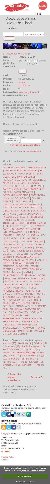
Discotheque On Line (16, 53)
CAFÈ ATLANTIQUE (12, 189)
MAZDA (27, 272)
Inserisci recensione (12, 139)
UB (4, 333)
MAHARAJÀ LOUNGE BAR (16, 266)
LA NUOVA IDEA (35, 241)
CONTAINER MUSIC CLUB (15, 195)
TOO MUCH (28, 327)
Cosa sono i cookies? (25, 481)
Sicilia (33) (31, 358)
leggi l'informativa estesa (33, 470)
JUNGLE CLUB (22, 235)
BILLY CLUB (19, 182)
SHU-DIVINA (16, 309)
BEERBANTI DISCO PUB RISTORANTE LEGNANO (19, 178)
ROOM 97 (16, 303)
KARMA (35, 235)
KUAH (22, 241)
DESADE (7, 201)
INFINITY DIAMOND (13, 232)
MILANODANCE (11, 275)
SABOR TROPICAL (32, 303)
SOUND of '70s (20, 312)
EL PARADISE (9, 213)
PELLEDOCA (19, 287)
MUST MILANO (28, 275)
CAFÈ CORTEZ (31, 189)
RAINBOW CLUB (13, 296)
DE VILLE (36, 198)
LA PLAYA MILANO (12, 244)
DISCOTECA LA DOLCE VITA (16, 210)
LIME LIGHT (9, 253)
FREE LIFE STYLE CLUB (16, 226)
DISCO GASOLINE (22, 201)
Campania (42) (12, 346)
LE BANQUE (16, 247)
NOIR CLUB (26, 281)
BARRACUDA (9, 173)
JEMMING (7, 235)
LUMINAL (7, 256)
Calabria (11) (40, 343)
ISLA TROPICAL (32, 232)
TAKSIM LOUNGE (20, 315)
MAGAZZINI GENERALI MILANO (18, 259)
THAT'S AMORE (10, 321)
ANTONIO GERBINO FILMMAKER (21, 170)
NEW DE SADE (38, 278)
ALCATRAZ (8, 167)
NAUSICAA (23, 278)
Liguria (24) (9, 352)
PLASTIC (29, 290)
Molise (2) (14, 355)
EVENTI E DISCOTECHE (30, 213)
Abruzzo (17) (10, 343)
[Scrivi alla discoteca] (19, 88)
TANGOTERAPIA (33, 151)
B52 (42, 170)
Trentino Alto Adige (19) (30, 361)
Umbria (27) (9, 364)
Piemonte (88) (29, 355)
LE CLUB (28, 247)
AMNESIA (20, 167)
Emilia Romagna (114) (33, 346)
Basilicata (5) (25, 343)
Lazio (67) (35, 349)
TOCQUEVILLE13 (11, 327)
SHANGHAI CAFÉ (24, 306)
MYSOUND (10, 278)
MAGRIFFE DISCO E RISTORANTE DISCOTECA (25, 261)
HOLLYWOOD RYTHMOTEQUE (25, 229)
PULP (38, 293)
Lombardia (24, 85)
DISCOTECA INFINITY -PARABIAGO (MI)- (22, 207)
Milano (22, 82)
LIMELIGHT (22, 253)
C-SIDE (14, 198)
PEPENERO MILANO (13, 290)
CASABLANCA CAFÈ (23, 192)
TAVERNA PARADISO (32, 318)
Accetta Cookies (25, 476)
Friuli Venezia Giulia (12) (15, 349)
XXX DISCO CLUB (16, 333)
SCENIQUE (8, 306)
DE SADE (24, 198)
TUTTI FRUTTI (25, 330)
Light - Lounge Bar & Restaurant (27, 250)
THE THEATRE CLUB (27, 324)
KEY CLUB (16, 238)
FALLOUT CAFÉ (10, 216)
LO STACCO (36, 253)
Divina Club (38, 210)
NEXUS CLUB (11, 281)
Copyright (5, 433)
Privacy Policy (7, 457)
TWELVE (38, 330)
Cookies (4, 459)
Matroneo (16, 272)
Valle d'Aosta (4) (26, 364)
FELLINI (24, 216)
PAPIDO (7, 287)
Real (28, 300)
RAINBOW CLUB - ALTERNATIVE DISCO (22, 298)
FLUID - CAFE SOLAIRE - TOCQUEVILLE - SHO (19, 221)
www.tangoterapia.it (29, 92)
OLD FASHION (34, 284)
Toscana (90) (10, 361)
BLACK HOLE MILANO (31, 186)
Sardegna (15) (16, 358)
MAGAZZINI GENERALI (26, 256)
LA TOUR (28, 244)
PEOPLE (32, 287)
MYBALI (42, 275)
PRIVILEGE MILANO (23, 293)
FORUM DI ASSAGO (36, 222)
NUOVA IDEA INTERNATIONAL (22, 283)
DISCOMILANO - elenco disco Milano (21, 204)
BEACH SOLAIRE (26, 173)
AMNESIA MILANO (36, 167)
